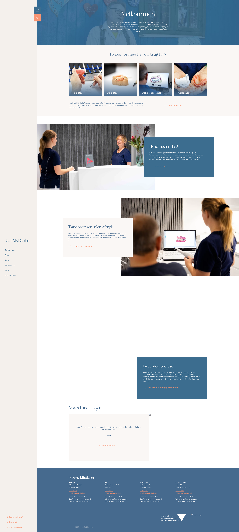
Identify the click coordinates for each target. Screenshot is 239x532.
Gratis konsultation (15, 527)
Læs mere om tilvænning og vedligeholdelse (163, 387)
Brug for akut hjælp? (16, 517)
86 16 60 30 (73, 491)
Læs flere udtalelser (108, 445)
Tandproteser (10, 250)
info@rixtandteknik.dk (77, 493)
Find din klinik (10, 275)
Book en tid (13, 522)
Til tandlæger (10, 265)
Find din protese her (176, 105)
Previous (201, 433)
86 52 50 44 (180, 491)
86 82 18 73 (144, 491)
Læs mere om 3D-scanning (83, 246)
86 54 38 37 (109, 491)
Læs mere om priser (161, 166)
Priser (7, 255)
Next (201, 441)
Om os (7, 270)
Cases (7, 260)
